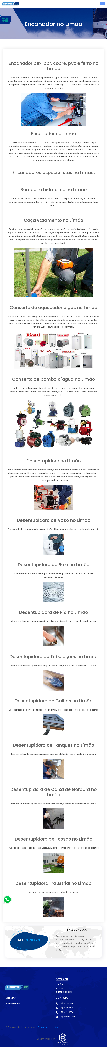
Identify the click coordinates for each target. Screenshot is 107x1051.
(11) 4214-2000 (67, 1007)
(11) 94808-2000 (68, 1016)
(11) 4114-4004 (67, 1003)
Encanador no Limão (48, 1027)
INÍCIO (61, 984)
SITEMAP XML (14, 1003)
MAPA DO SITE (65, 991)
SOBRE (61, 988)
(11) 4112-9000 (67, 1012)
